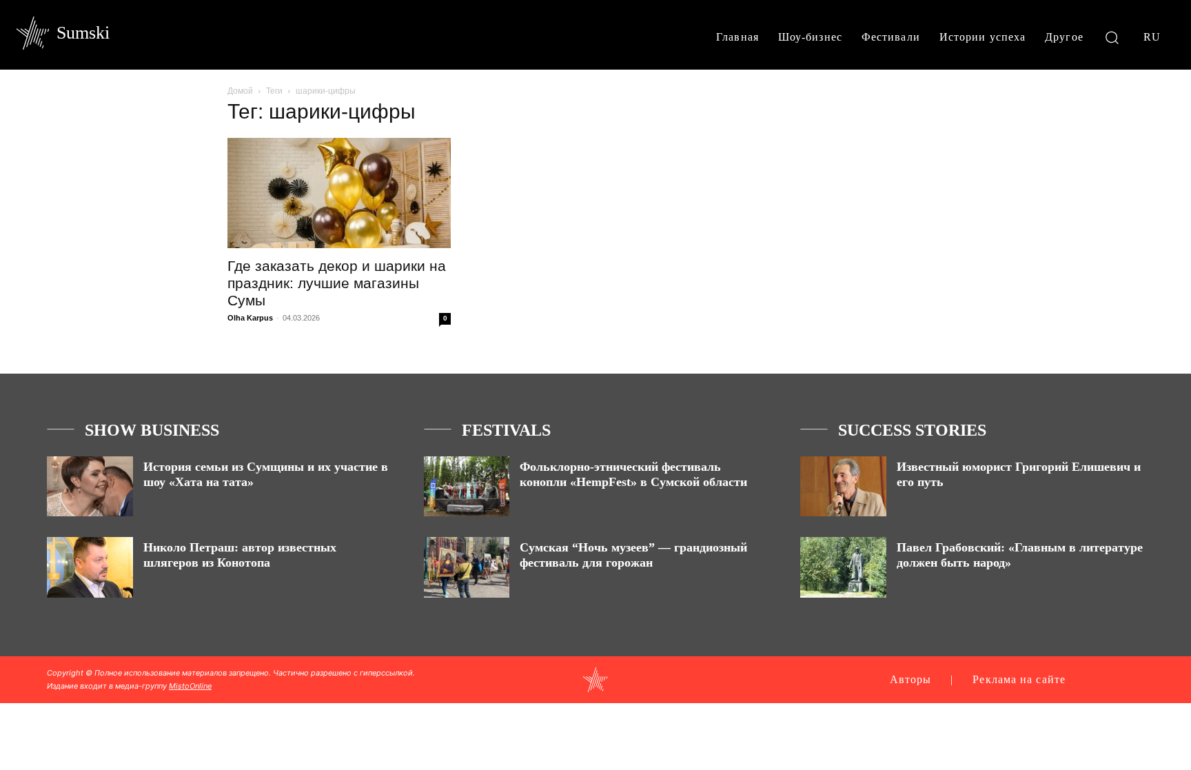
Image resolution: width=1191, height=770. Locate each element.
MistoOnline (190, 686)
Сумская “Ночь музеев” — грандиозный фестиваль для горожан (633, 554)
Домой (240, 91)
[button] (1112, 37)
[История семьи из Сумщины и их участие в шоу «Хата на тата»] (90, 486)
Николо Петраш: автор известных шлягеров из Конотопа (239, 554)
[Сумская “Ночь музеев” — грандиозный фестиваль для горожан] (467, 567)
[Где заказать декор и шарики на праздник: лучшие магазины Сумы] (339, 193)
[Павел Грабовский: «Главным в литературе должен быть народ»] (843, 567)
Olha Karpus (250, 318)
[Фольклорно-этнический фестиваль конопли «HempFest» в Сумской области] (467, 486)
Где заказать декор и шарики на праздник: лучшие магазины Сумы (336, 283)
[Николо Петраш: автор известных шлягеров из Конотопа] (90, 567)
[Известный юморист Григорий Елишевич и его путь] (843, 486)
